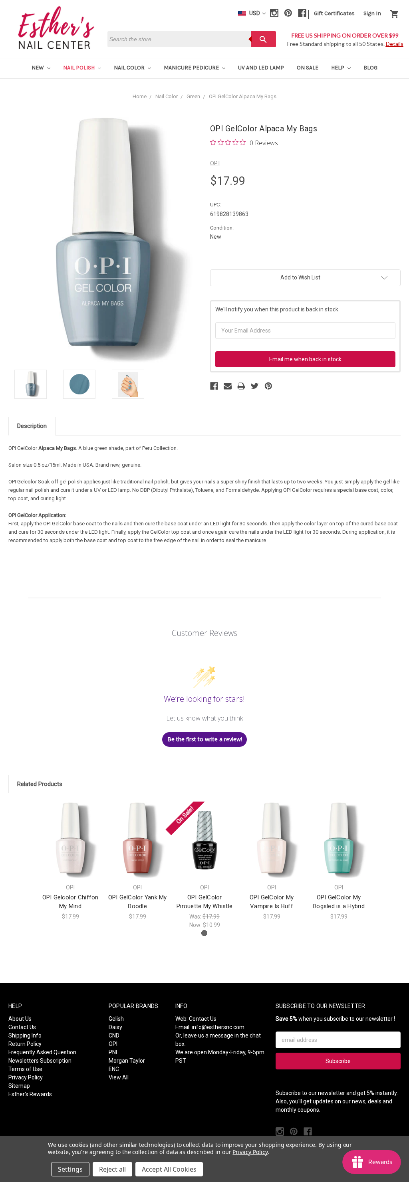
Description (32, 426)
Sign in (372, 13)
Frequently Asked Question (42, 1052)
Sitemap (19, 1086)
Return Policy (25, 1044)
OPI (113, 1044)
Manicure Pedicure (192, 67)
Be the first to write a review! (204, 739)
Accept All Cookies (169, 1169)
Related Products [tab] (39, 784)
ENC (114, 1069)
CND (114, 1035)
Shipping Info (25, 1035)
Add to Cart (204, 847)
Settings (70, 1169)
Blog (370, 67)
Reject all (112, 1169)
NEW (38, 67)
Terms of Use (25, 1069)
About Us (20, 1019)
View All (119, 1077)
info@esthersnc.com (218, 1027)
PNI (113, 1052)
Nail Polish (79, 67)
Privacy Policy (25, 1077)
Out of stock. (70, 847)
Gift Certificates (334, 13)
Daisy (115, 1027)
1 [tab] (204, 933)
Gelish (116, 1019)
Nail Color (130, 67)
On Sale (307, 67)
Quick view (70, 833)
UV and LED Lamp (261, 67)
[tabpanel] (70, 861)
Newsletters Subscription (39, 1060)
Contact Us (22, 1027)
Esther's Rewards (30, 1094)
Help (338, 67)
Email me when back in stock (305, 359)
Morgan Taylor (127, 1060)
